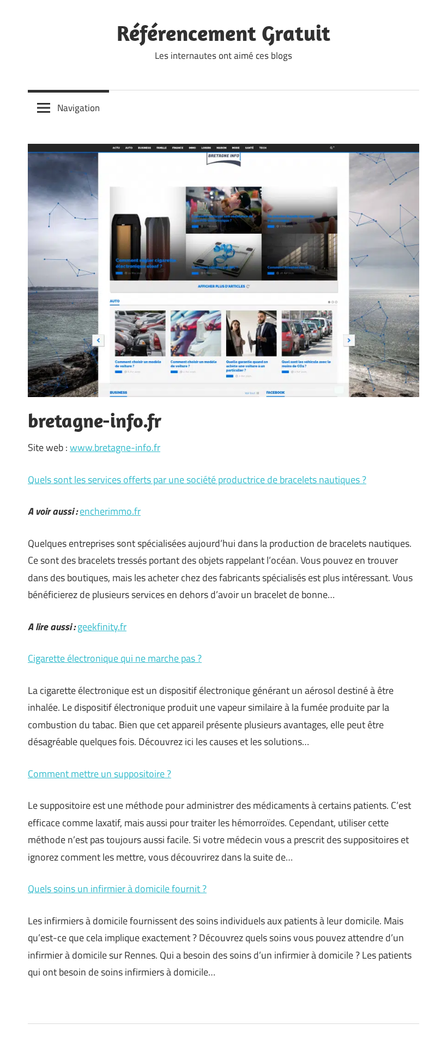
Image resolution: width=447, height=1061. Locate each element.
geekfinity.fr (101, 626)
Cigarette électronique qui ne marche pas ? (115, 658)
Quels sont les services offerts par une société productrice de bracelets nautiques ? (197, 479)
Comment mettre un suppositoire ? (99, 773)
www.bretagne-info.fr (115, 447)
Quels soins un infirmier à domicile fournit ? (117, 888)
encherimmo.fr (110, 511)
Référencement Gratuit (223, 32)
